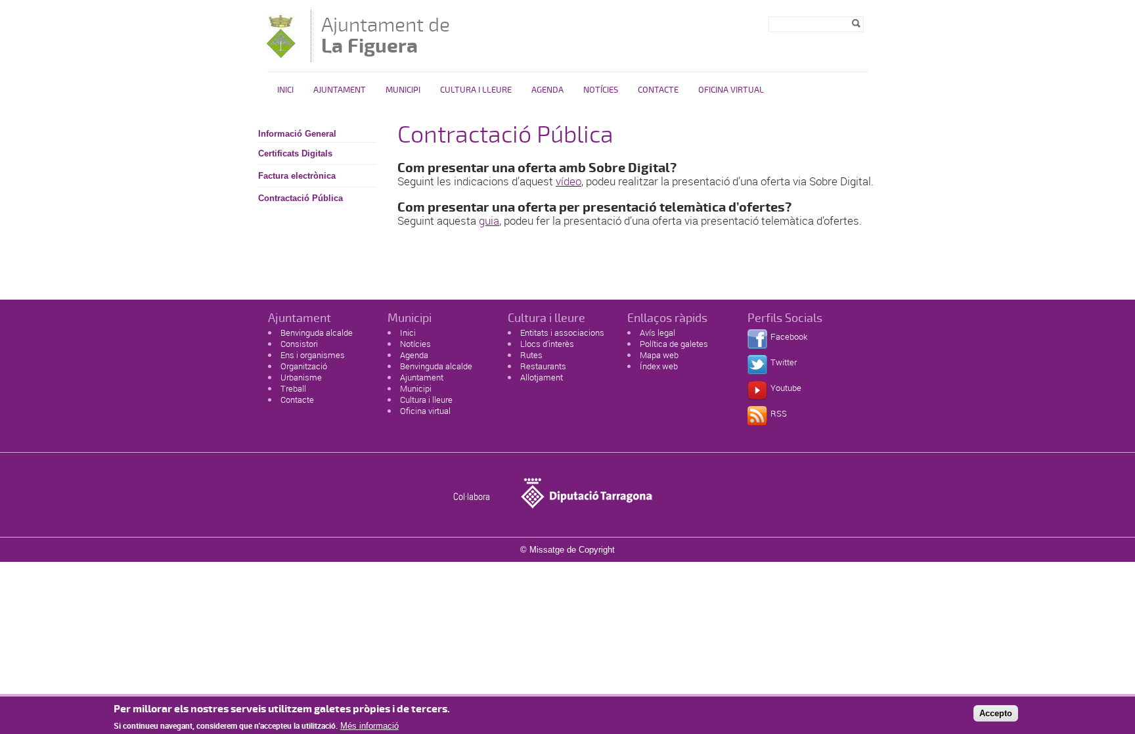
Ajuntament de (385, 35)
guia (489, 220)
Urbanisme (301, 377)
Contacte (658, 90)
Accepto (995, 713)
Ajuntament (339, 90)
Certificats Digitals (295, 153)
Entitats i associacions (562, 332)
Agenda (547, 90)
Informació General (297, 134)
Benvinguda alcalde (316, 332)
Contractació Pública (300, 198)
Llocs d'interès (547, 344)
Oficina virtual (731, 90)
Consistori (299, 344)
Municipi (403, 90)
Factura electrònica (297, 176)
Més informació (369, 726)
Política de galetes (674, 344)
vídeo (568, 181)
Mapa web (659, 355)
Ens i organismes (312, 355)
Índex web (659, 366)
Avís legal (657, 332)
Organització (303, 366)
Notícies (600, 90)
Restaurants (543, 366)
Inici (285, 90)
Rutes (531, 355)
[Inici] (281, 55)
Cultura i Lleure (476, 90)
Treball (293, 388)
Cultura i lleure (426, 399)
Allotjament (541, 377)
